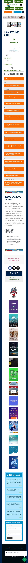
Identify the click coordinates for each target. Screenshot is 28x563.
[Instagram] (18, 268)
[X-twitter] (14, 268)
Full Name (9, 525)
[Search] (23, 12)
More (20, 485)
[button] (21, 5)
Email (8, 531)
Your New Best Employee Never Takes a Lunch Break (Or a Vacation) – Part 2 (14, 504)
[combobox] (17, 12)
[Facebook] (10, 268)
